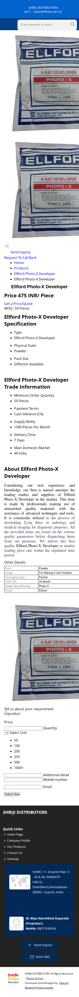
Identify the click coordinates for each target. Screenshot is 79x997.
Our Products (16, 847)
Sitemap (13, 859)
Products (21, 268)
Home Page (15, 834)
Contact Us (14, 853)
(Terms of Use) (34, 978)
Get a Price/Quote (18, 303)
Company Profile (18, 841)
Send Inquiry (20, 252)
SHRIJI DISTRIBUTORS (43, 9)
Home (19, 262)
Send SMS (43, 957)
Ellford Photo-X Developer (34, 273)
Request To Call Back (20, 257)
